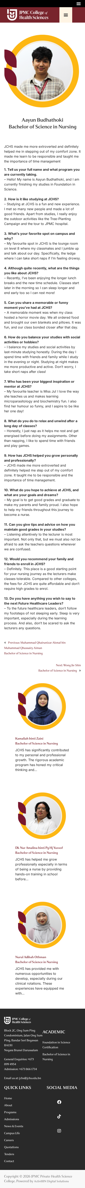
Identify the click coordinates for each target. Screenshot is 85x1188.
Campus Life (12, 1133)
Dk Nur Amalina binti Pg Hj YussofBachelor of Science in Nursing (39, 850)
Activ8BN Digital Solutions (51, 1181)
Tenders (9, 1154)
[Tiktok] (59, 1116)
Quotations (11, 1147)
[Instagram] (59, 1131)
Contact (9, 1161)
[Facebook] (59, 1102)
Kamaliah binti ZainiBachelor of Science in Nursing (36, 741)
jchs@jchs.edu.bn (30, 1078)
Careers (9, 1140)
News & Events (13, 1126)
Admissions (11, 1119)
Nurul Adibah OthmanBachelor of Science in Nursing (36, 959)
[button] (78, 3)
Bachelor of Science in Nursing (56, 1056)
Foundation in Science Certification (56, 1045)
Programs (10, 1112)
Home (8, 1098)
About (8, 1105)
